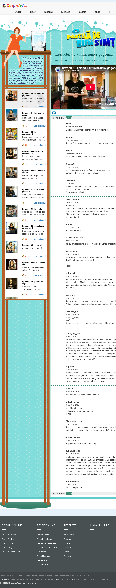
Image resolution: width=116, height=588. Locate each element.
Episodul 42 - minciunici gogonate (33, 94)
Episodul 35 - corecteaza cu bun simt (33, 227)
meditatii (48, 12)
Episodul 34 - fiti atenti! (32, 245)
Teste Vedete (43, 535)
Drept (66, 552)
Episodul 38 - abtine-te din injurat (33, 171)
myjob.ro (87, 579)
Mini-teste (41, 552)
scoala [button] (83, 12)
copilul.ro (39, 579)
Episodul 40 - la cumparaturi (29, 133)
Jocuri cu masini (9, 535)
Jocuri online (12, 525)
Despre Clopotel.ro (6, 576)
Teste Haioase (43, 556)
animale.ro (11, 579)
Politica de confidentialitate (64, 576)
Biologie (67, 539)
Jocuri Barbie (8, 539)
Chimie (67, 543)
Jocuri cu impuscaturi (12, 552)
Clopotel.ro (14, 5)
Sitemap (34, 576)
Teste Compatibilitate (47, 547)
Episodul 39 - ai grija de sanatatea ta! (32, 152)
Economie (68, 556)
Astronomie (69, 535)
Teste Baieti (42, 564)
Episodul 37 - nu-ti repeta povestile (33, 190)
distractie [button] (66, 12)
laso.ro (69, 579)
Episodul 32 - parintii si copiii (32, 282)
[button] (108, 12)
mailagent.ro (77, 579)
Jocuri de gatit (8, 547)
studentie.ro (95, 579)
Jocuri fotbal (7, 543)
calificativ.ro (30, 579)
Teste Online (46, 525)
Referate (70, 525)
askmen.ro (20, 579)
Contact (27, 576)
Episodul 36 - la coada (32, 208)
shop (97, 12)
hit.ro (64, 579)
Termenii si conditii (45, 576)
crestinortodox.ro (50, 579)
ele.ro (59, 579)
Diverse (67, 547)
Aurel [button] (18, 12)
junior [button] (33, 12)
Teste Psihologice (45, 539)
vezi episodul (40, 107)
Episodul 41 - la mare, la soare (33, 113)
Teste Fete (42, 560)
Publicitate (18, 576)
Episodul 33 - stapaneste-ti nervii (33, 263)
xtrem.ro (104, 579)
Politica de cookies (82, 576)
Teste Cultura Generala (47, 543)
